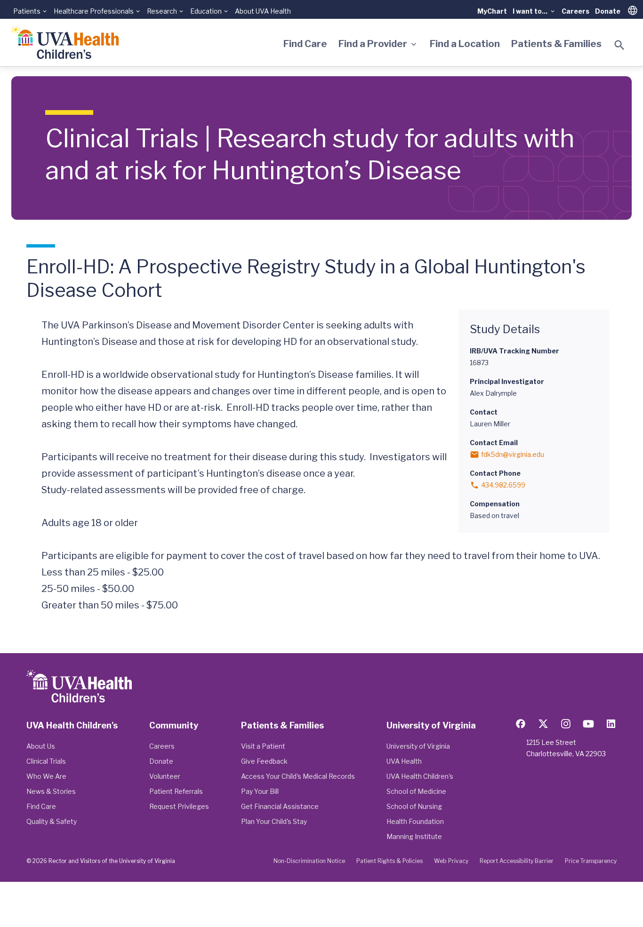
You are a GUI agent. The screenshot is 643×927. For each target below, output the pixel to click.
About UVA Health (263, 11)
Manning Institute (414, 836)
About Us (40, 746)
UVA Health (404, 761)
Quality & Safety (51, 821)
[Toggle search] (619, 45)
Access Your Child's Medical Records (298, 776)
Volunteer (164, 776)
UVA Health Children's (419, 776)
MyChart (492, 11)
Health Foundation (415, 821)
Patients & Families (556, 43)
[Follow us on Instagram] (565, 723)
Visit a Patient (263, 746)
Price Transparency (591, 860)
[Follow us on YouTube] (588, 723)
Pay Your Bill (260, 791)
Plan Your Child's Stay (274, 821)
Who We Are (46, 776)
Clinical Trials (46, 761)
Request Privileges (179, 806)
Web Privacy (451, 860)
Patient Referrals (176, 791)
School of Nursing (414, 806)
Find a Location (465, 43)
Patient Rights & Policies (389, 860)
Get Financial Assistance (280, 806)
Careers (575, 11)
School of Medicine (416, 791)
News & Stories (51, 791)
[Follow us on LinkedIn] (611, 723)
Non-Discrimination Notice (309, 860)
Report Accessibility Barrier (517, 860)
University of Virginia (418, 746)
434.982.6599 (503, 485)
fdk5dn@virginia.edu (512, 454)
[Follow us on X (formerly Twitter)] (543, 723)
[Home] (65, 42)
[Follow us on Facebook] (520, 723)
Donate (607, 11)
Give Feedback (264, 761)
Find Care (305, 43)
